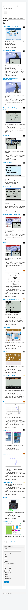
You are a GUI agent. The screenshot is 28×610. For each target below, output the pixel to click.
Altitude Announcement (9, 50)
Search (6, 582)
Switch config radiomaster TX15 (11, 26)
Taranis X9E (8, 570)
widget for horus (7, 430)
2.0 (6, 554)
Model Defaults (7, 186)
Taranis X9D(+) (8, 569)
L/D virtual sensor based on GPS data (12, 299)
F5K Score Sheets (7, 521)
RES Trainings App (7, 243)
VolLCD (5, 497)
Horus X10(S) (8, 572)
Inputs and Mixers (7, 162)
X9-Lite (7, 580)
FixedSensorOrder (7, 482)
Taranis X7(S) (8, 567)
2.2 (6, 558)
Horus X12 (7, 574)
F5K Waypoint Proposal (9, 375)
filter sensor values (8, 402)
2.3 (6, 560)
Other (6, 576)
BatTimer (5, 351)
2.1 (6, 556)
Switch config (6, 327)
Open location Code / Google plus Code (11, 108)
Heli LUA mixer (7, 271)
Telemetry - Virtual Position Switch (11, 214)
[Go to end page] (14, 542)
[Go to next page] (11, 542)
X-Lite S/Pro (8, 578)
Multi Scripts (6, 136)
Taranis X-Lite (8, 565)
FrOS (6, 561)
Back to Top (23, 596)
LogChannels (6, 454)
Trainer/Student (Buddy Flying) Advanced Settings (10, 79)
